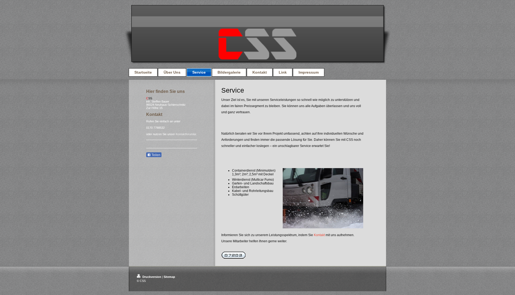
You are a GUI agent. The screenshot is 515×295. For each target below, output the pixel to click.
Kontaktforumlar (186, 134)
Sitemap (169, 276)
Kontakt (319, 235)
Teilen (155, 155)
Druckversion (152, 276)
